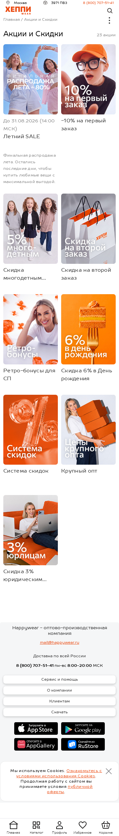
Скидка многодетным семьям (22, 274)
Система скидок (26, 471)
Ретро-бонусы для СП (29, 374)
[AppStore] (36, 728)
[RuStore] (83, 744)
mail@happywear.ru (59, 642)
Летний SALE (21, 136)
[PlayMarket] (83, 728)
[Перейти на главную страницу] (18, 11)
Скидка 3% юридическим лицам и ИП (23, 575)
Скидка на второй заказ (86, 274)
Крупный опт (79, 471)
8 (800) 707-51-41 (98, 2)
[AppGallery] (36, 744)
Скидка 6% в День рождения (86, 374)
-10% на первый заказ (83, 124)
